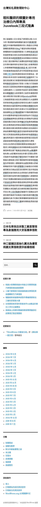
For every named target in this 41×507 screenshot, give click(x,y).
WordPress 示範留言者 (17, 332)
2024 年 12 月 (11, 418)
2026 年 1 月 (10, 376)
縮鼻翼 (8, 462)
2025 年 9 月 (10, 389)
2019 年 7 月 (10, 424)
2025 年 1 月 (10, 414)
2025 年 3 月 (10, 408)
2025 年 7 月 (10, 395)
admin (9, 210)
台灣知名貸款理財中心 (16, 8)
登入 (7, 484)
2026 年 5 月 (10, 363)
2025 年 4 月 (10, 405)
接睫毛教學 (10, 446)
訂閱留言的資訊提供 (13, 490)
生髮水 (8, 455)
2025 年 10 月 (11, 386)
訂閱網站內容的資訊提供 (15, 487)
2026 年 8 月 (10, 354)
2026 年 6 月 (10, 360)
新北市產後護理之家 (13, 449)
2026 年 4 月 (10, 367)
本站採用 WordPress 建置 (29, 503)
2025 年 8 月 (10, 392)
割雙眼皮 (9, 443)
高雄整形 (9, 465)
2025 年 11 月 (10, 383)
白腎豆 (9, 74)
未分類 (30, 210)
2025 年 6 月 (10, 398)
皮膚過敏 (9, 459)
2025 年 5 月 (10, 402)
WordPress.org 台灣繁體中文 (18, 493)
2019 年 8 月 (10, 421)
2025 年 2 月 (10, 411)
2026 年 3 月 (10, 370)
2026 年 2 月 (10, 373)
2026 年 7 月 (10, 357)
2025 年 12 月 (11, 379)
